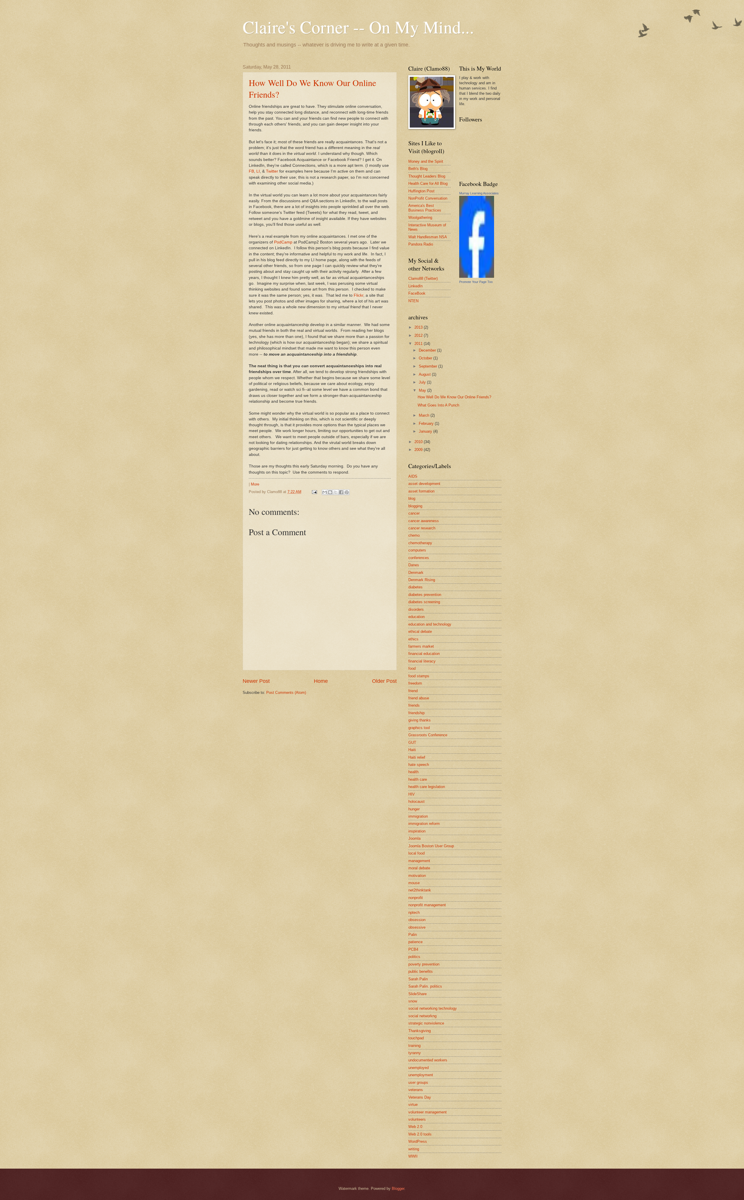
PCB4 (413, 949)
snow (412, 1001)
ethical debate (420, 631)
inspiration (416, 831)
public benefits (420, 971)
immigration (418, 816)
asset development (424, 483)
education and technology (429, 624)
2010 (419, 442)
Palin (412, 934)
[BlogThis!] (330, 492)
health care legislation (426, 787)
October (426, 358)
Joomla (414, 838)
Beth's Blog (418, 168)
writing (413, 1149)
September (428, 366)
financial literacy (422, 661)
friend (413, 691)
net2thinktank (419, 890)
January (426, 431)
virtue (413, 1104)
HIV (411, 794)
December (428, 350)
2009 (419, 449)
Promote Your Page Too (476, 282)
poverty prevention (423, 964)
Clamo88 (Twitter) (423, 278)
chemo (414, 535)
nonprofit (415, 897)
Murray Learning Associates (479, 193)
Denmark (415, 572)
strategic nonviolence (426, 1023)
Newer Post (256, 681)
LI (258, 171)
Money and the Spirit (425, 161)
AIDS (412, 476)
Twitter (272, 171)
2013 (419, 327)
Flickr (358, 295)
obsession (416, 920)
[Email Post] (314, 492)
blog (411, 498)
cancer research (421, 528)
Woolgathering (420, 217)
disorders (416, 609)
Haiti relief (416, 757)
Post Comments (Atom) (286, 692)
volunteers (417, 1119)
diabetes (415, 587)
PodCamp (284, 242)
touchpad (416, 1038)
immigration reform (424, 823)
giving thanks (419, 720)
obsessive (416, 927)
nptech (414, 912)
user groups (418, 1082)
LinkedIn (415, 286)
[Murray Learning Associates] (476, 276)
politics (414, 956)
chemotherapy (420, 543)
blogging (415, 506)
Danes (413, 565)
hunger (414, 809)
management (419, 861)
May (423, 390)
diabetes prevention (424, 594)
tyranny (414, 1053)
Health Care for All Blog (428, 183)
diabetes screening (424, 602)
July (423, 382)
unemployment (420, 1075)
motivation (417, 875)
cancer (414, 513)
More (255, 484)
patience (415, 942)
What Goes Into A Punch (438, 405)
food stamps (418, 676)
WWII (413, 1156)
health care (417, 779)
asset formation (421, 491)
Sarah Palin (418, 979)
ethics (413, 639)
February (427, 423)
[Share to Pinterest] (347, 492)
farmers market (421, 646)
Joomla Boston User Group (431, 846)
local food (416, 853)
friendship (416, 713)
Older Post (384, 681)
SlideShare (417, 994)
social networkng (422, 1016)
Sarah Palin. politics (425, 986)
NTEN (413, 301)
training (414, 1045)
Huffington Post (421, 191)
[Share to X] (336, 492)
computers (417, 550)
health (413, 772)
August (425, 374)
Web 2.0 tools (420, 1134)
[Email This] (325, 492)
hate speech (418, 764)
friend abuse (418, 698)
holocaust (416, 801)
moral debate (419, 868)
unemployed (418, 1067)
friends (414, 705)
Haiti (412, 750)
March (424, 415)
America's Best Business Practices (424, 207)
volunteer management (427, 1112)
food (412, 668)
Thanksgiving (419, 1031)
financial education (424, 653)
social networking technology (432, 1008)
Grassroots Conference (427, 735)
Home (321, 681)
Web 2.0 (415, 1126)
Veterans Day (419, 1097)
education (416, 617)
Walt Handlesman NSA (427, 237)
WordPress (417, 1141)
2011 (419, 343)
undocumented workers (427, 1060)
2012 (419, 335)
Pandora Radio (420, 244)
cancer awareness (423, 521)
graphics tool (419, 728)
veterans (415, 1090)
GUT (412, 742)
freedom (415, 683)
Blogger (398, 1188)
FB (251, 171)
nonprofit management (427, 905)
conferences (418, 558)
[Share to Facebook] (341, 492)
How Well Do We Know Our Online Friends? (454, 397)
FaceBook (416, 293)
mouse (414, 883)
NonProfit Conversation (427, 198)
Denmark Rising (421, 580)
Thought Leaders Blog (426, 176)
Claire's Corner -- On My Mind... (358, 26)
